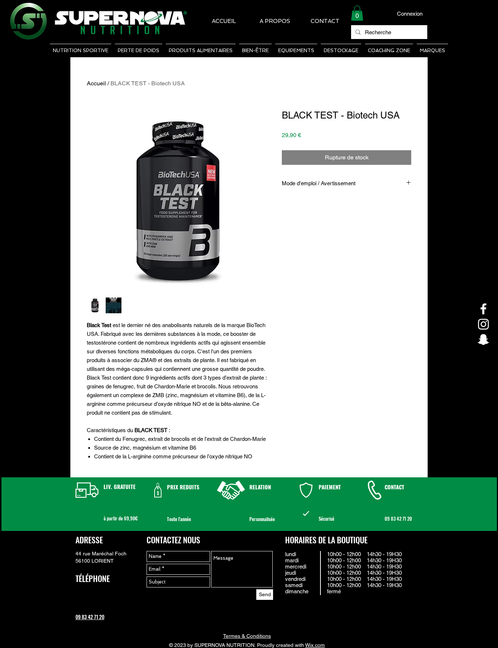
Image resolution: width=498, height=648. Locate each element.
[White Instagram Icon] (483, 324)
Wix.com (315, 645)
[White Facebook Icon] (483, 309)
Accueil (96, 83)
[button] (357, 13)
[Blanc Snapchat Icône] (483, 339)
